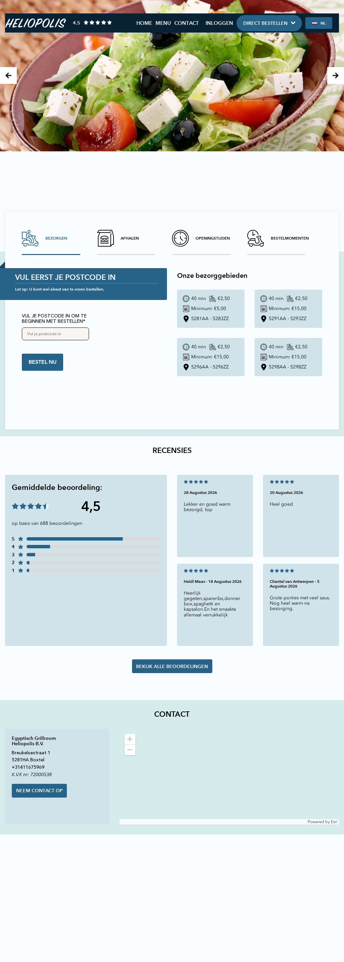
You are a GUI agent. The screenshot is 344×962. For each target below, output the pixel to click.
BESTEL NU (42, 362)
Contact (186, 23)
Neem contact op (39, 791)
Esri (334, 821)
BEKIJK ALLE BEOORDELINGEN (172, 666)
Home (144, 23)
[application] (229, 776)
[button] (130, 739)
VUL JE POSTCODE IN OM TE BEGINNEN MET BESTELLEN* (54, 318)
